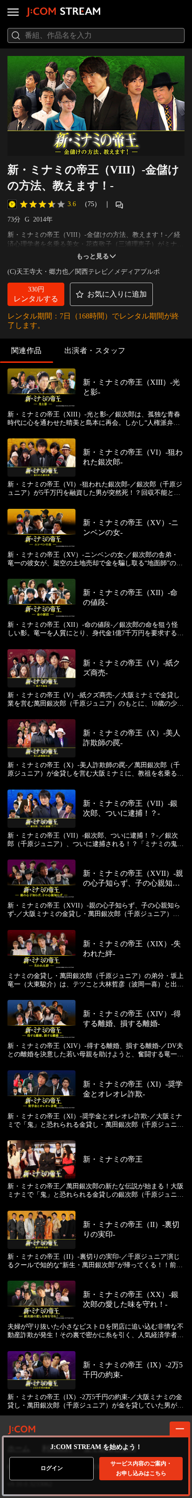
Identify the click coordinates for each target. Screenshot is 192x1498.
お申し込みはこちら (141, 1468)
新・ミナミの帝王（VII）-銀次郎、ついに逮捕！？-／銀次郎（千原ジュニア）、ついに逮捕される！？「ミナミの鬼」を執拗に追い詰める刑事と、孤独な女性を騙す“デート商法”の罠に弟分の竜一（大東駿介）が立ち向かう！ (95, 840)
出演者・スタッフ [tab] (95, 350)
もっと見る (92, 256)
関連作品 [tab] (26, 350)
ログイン (52, 1468)
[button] (35, 294)
